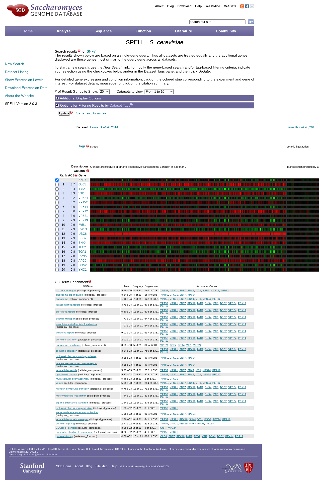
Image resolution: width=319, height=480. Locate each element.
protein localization (66, 339)
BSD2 (82, 238)
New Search (14, 64)
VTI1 (82, 193)
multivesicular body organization (74, 408)
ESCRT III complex (67, 427)
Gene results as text (91, 113)
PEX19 (83, 220)
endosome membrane (68, 345)
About (159, 6)
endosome (62, 299)
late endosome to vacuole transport (76, 363)
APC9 (82, 260)
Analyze (64, 31)
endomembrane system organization (77, 412)
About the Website (19, 96)
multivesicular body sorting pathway (76, 356)
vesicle (60, 383)
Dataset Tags (120, 105)
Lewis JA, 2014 (104, 127)
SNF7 (91, 51)
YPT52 (83, 202)
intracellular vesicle (66, 370)
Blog (170, 6)
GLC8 (82, 184)
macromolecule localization (71, 395)
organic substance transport (72, 402)
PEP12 (83, 211)
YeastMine (212, 6)
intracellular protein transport (72, 419)
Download (184, 6)
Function (143, 31)
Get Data (230, 6)
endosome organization (69, 294)
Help (198, 6)
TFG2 (82, 247)
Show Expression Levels (24, 80)
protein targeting (65, 423)
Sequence (103, 31)
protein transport (65, 311)
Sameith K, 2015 (301, 127)
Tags (82, 146)
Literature (183, 31)
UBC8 (83, 234)
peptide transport (66, 318)
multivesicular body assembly (72, 378)
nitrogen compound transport (72, 388)
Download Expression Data (26, 88)
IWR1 (82, 225)
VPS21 (83, 216)
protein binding (64, 436)
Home (27, 31)
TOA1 (82, 251)
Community (226, 31)
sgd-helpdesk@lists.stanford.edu (38, 454)
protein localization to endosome (74, 432)
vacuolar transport (66, 290)
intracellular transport (68, 304)
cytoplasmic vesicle (67, 374)
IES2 (82, 189)
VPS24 (83, 198)
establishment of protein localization (76, 324)
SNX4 (82, 242)
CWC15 (84, 229)
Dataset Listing (16, 72)
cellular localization (66, 350)
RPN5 (83, 256)
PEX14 (83, 207)
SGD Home (64, 466)
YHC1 (83, 269)
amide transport (65, 332)
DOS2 (83, 265)
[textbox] (217, 21)
